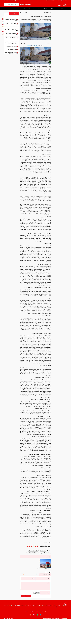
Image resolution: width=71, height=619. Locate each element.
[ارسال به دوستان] (26, 12)
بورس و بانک (60, 8)
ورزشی (29, 8)
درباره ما (66, 0)
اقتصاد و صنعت (56, 8)
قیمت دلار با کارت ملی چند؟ (12, 49)
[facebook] (27, 546)
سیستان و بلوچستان (43, 550)
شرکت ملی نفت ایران (30, 552)
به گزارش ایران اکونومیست (46, 65)
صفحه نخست (65, 8)
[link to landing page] (62, 4)
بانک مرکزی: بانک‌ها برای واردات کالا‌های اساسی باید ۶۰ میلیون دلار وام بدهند (11, 29)
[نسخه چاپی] (20, 12)
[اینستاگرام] (34, 615)
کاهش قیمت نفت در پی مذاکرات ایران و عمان (11, 24)
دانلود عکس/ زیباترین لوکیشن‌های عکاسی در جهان (44, 568)
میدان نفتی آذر (37, 552)
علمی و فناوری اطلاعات (44, 8)
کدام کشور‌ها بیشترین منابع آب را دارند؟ (12, 34)
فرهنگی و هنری (38, 8)
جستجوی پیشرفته (53, 0)
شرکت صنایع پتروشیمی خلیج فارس (33, 550)
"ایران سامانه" (6, 618)
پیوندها (58, 0)
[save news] (23, 12)
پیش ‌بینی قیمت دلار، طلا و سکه (12, 46)
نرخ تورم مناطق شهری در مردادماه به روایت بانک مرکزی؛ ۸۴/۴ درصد (11, 42)
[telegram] (38, 546)
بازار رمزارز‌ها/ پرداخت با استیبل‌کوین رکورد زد (11, 20)
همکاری (26, 611)
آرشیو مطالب (47, 0)
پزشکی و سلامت (33, 8)
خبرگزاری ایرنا (46, 542)
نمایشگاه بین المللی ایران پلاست (45, 552)
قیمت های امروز (43, 611)
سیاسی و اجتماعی (51, 8)
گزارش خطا (21, 574)
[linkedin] (31, 546)
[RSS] (30, 614)
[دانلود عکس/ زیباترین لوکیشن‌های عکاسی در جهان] (45, 563)
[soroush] (29, 546)
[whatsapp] (33, 546)
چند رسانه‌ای (25, 8)
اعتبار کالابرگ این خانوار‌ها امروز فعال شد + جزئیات (11, 38)
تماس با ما (62, 0)
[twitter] (35, 546)
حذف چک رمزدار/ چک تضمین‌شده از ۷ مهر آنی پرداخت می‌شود (11, 53)
